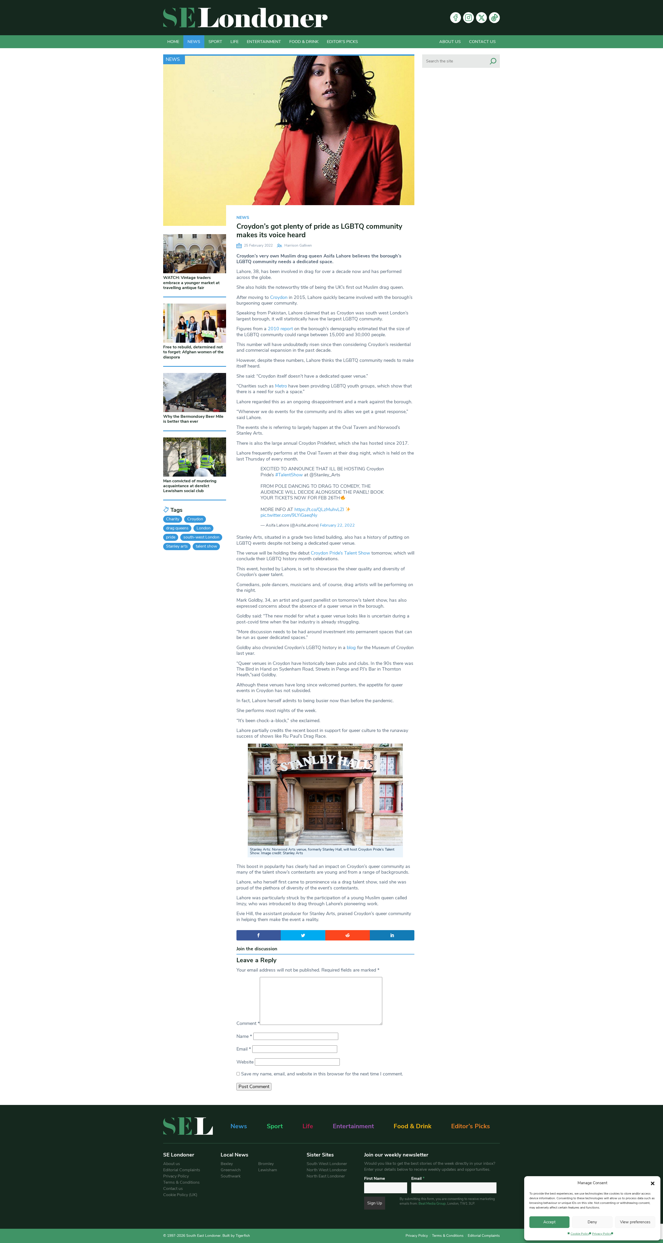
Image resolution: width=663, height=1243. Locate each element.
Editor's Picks (342, 42)
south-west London (201, 537)
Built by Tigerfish (236, 1235)
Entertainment (264, 42)
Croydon (278, 297)
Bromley (266, 1164)
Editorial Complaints (181, 1170)
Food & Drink (304, 42)
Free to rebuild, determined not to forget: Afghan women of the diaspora (193, 352)
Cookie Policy (580, 1234)
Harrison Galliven (298, 245)
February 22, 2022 (337, 525)
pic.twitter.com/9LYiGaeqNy (289, 515)
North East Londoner (326, 1176)
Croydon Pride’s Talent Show (340, 553)
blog (350, 647)
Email (243, 1049)
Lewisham (267, 1170)
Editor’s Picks (470, 1126)
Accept (549, 1222)
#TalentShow (289, 475)
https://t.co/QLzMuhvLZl (319, 509)
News (194, 42)
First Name (374, 1178)
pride (170, 537)
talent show (206, 546)
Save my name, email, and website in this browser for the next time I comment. (322, 1074)
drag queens (177, 528)
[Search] (493, 61)
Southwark (231, 1176)
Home (173, 42)
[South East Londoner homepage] (245, 17)
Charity (172, 519)
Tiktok (494, 17)
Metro (281, 386)
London (204, 528)
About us (450, 42)
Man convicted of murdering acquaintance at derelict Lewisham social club (190, 486)
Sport (215, 42)
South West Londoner (327, 1164)
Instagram (468, 17)
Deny (592, 1222)
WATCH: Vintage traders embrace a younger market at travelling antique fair (191, 282)
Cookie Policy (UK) (180, 1195)
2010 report (280, 329)
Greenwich (231, 1170)
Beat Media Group (432, 1203)
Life (234, 42)
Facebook (455, 17)
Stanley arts (177, 546)
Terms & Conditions (181, 1182)
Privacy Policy (601, 1234)
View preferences (635, 1222)
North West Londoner (327, 1170)
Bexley (227, 1164)
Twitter (481, 17)
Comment (248, 1023)
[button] (652, 1182)
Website (245, 1062)
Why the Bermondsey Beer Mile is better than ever (193, 419)
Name (244, 1036)
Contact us (482, 42)
